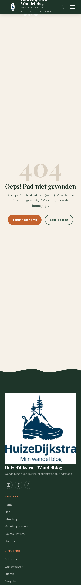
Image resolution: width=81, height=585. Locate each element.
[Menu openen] (72, 7)
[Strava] (28, 485)
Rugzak (9, 574)
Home (8, 504)
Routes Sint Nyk (15, 534)
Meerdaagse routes (17, 526)
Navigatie (11, 581)
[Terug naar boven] (70, 577)
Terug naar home (25, 219)
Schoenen (11, 559)
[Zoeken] (62, 7)
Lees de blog (59, 219)
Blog (7, 512)
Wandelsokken (14, 566)
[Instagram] (9, 485)
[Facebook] (18, 485)
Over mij (10, 541)
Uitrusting (11, 519)
